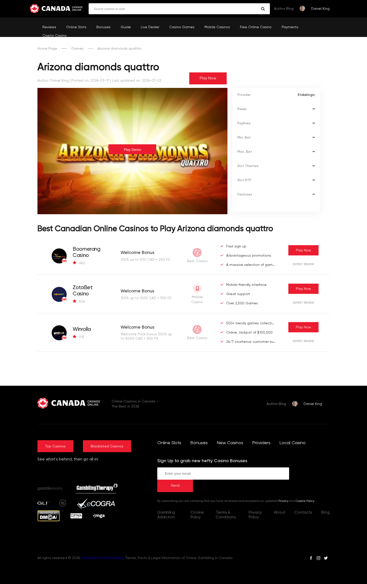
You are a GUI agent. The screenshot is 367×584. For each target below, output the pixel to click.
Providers (261, 443)
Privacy (283, 501)
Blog (325, 513)
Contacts (303, 513)
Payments (290, 27)
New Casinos (230, 443)
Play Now (208, 78)
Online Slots (76, 27)
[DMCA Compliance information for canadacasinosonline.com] (48, 520)
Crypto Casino (54, 35)
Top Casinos (55, 446)
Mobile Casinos (217, 27)
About (279, 513)
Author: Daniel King (53, 80)
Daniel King (320, 8)
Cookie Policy (305, 501)
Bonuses (103, 27)
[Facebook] (311, 559)
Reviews (49, 27)
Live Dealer (150, 27)
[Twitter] (326, 559)
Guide (126, 27)
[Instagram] (318, 559)
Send (175, 485)
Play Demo (132, 150)
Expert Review (303, 264)
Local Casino (292, 443)
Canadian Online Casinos (102, 558)
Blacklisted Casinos (107, 446)
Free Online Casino (256, 27)
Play (303, 250)
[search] (263, 9)
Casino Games (181, 27)
